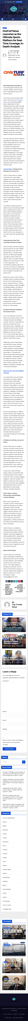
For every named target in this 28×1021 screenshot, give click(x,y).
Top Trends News (14, 51)
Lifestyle (5, 881)
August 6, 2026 (9, 985)
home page (22, 1014)
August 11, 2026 (9, 951)
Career (5, 834)
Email (5, 720)
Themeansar (14, 1010)
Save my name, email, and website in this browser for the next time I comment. (13, 742)
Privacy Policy (8, 1017)
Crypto (5, 838)
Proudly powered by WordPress (9, 1008)
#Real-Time (11, 57)
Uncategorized (7, 909)
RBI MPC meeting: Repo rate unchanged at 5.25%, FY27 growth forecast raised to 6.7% (13, 797)
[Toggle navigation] (13, 19)
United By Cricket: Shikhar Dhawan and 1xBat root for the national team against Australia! (9, 589)
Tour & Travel (7, 905)
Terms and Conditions (18, 1017)
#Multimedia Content (14, 55)
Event (4, 845)
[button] (23, 19)
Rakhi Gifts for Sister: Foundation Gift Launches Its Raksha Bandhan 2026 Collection (13, 806)
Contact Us (15, 1014)
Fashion (5, 849)
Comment (6, 681)
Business (5, 830)
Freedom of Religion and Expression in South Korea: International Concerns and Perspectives (14, 773)
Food (4, 861)
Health (4, 873)
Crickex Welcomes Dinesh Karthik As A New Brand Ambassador (19, 588)
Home (5, 1014)
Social (4, 893)
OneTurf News (7, 169)
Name (5, 711)
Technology (6, 901)
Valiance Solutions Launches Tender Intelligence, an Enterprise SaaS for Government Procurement (13, 781)
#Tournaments (12, 59)
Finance (5, 853)
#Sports (17, 57)
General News (7, 869)
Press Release (7, 889)
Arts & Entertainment (9, 818)
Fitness (5, 857)
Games (5, 865)
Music (4, 885)
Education (5, 841)
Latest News (6, 877)
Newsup (23, 1008)
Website (5, 729)
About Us (9, 1014)
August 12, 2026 (10, 934)
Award (4, 822)
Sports (5, 620)
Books (4, 826)
